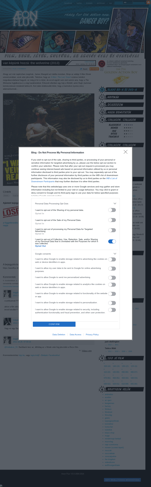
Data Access (75, 334)
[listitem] (75, 203)
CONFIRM (54, 324)
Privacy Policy (92, 334)
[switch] (112, 210)
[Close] (126, 153)
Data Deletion (58, 334)
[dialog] (75, 243)
